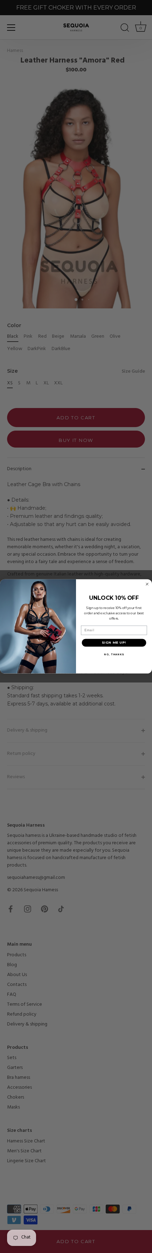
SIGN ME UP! (114, 642)
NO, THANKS (114, 654)
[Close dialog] (147, 584)
